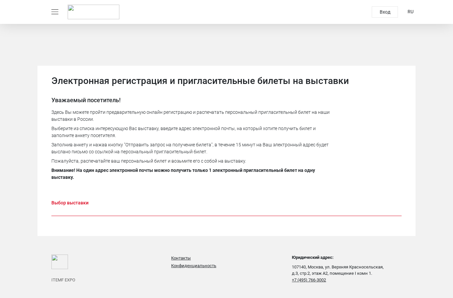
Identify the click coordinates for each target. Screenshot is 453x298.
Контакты (181, 258)
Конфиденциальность (193, 265)
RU (411, 11)
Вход (385, 12)
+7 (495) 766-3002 (309, 279)
